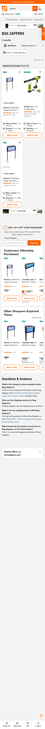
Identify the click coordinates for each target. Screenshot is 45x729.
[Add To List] (20, 72)
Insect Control (26, 19)
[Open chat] (43, 33)
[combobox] (20, 8)
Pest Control (12, 19)
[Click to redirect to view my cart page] (40, 8)
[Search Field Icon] (35, 8)
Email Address (10, 238)
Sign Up (34, 243)
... (3, 20)
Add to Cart (12, 135)
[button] (38, 60)
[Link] (12, 104)
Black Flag (6, 432)
